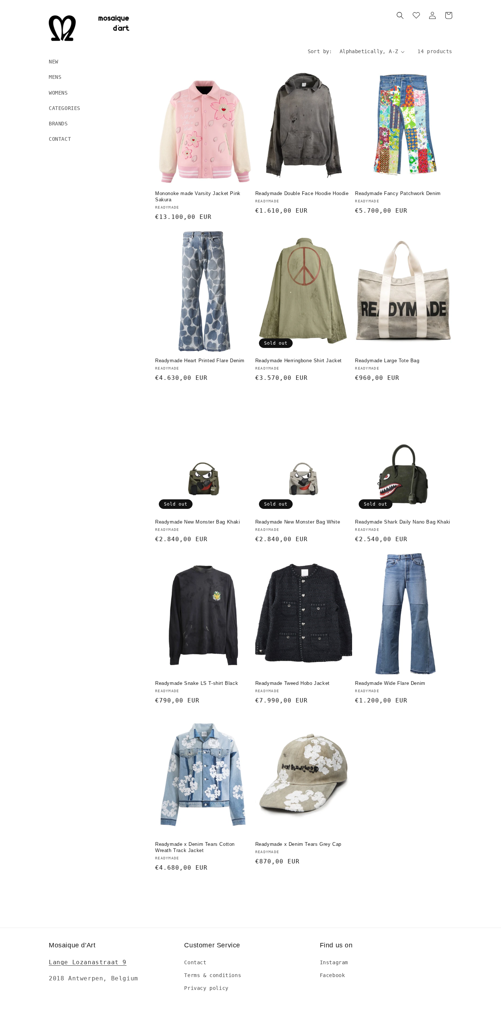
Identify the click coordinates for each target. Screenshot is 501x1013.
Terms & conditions (212, 975)
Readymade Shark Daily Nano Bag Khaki (402, 522)
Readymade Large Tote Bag (387, 360)
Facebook (332, 975)
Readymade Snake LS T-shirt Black (196, 683)
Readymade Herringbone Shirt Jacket (298, 360)
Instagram (334, 962)
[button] (400, 15)
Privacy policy (206, 988)
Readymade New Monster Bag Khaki (197, 522)
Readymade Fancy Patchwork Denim (398, 193)
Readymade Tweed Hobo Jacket (292, 683)
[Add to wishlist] (247, 69)
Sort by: (320, 51)
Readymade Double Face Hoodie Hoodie (302, 193)
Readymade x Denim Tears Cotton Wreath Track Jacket (195, 847)
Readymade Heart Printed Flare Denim (200, 360)
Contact (195, 962)
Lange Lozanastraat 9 (88, 962)
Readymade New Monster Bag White (297, 522)
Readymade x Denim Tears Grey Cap (298, 844)
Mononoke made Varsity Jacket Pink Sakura (198, 196)
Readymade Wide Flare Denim (390, 683)
